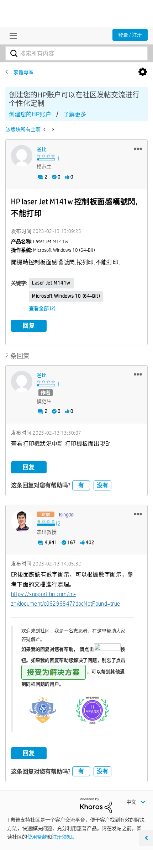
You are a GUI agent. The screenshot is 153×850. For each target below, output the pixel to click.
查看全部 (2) (42, 308)
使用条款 (37, 837)
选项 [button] (142, 72)
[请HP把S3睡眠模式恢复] (45, 129)
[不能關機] (52, 129)
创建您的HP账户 (30, 114)
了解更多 (74, 114)
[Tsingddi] (21, 521)
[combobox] (76, 53)
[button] (138, 148)
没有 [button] (102, 485)
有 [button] (81, 485)
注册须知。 (64, 837)
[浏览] (11, 35)
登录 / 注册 (130, 35)
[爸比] (21, 155)
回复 (29, 325)
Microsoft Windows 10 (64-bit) (66, 296)
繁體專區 (23, 72)
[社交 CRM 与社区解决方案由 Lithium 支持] (96, 805)
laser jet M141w (51, 283)
